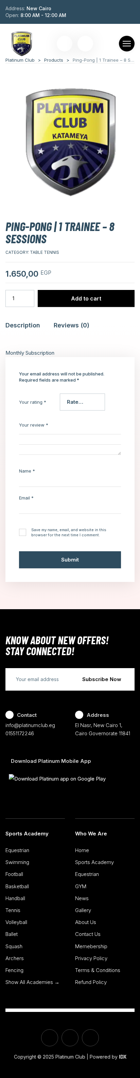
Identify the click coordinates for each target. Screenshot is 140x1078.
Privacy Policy (91, 958)
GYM (80, 886)
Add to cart (86, 298)
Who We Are (91, 833)
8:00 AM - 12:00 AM (43, 15)
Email (26, 497)
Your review (33, 425)
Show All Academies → (32, 982)
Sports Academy (27, 833)
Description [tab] (22, 325)
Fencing (14, 970)
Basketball (17, 886)
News (82, 898)
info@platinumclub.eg (30, 725)
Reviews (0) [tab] (71, 325)
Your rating (32, 402)
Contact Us (88, 934)
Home (82, 850)
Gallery (83, 910)
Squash (13, 946)
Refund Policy (91, 982)
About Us (85, 922)
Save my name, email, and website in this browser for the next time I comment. (68, 532)
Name (27, 471)
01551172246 (19, 733)
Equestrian (17, 850)
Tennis (12, 910)
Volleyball (16, 922)
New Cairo (39, 8)
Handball (15, 898)
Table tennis (44, 252)
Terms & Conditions (97, 970)
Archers (14, 958)
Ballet (11, 934)
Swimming (17, 862)
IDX (122, 1057)
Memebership (91, 946)
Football (14, 874)
